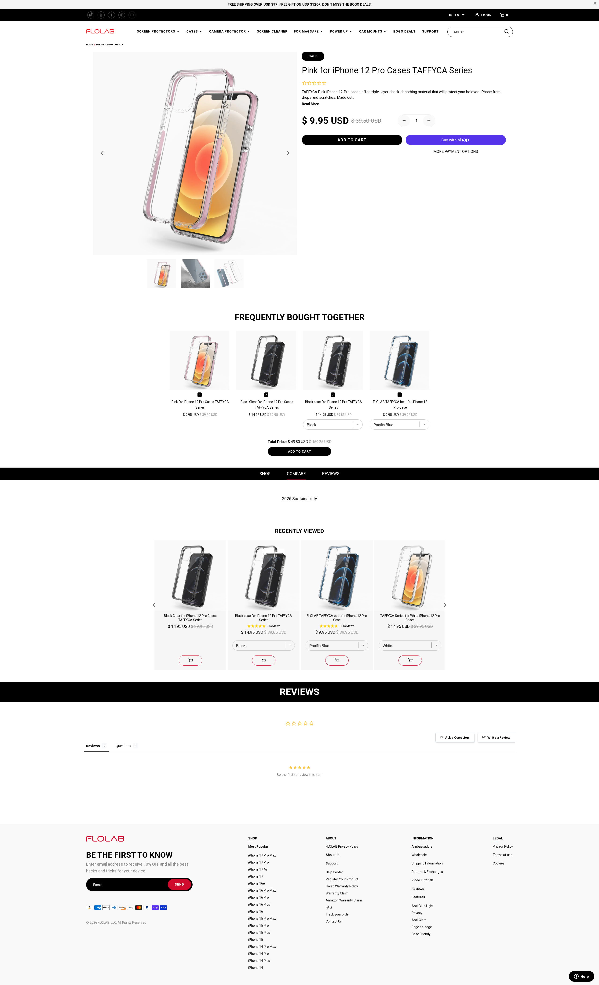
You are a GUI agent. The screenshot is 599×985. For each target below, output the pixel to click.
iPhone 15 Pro (258, 925)
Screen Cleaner (272, 31)
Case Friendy (421, 934)
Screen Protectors (156, 31)
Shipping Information (427, 863)
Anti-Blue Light (422, 906)
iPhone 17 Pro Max (262, 855)
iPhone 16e (256, 883)
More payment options (455, 151)
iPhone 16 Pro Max (262, 890)
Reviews (418, 888)
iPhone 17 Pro (258, 862)
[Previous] (102, 153)
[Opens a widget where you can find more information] (581, 977)
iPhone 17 (255, 876)
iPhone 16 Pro (258, 897)
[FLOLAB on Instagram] (121, 14)
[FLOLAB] (100, 31)
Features (418, 897)
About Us (332, 855)
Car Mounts (371, 31)
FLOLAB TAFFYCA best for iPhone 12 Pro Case (400, 404)
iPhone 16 (255, 911)
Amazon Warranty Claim (344, 900)
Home (89, 44)
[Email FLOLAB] (131, 14)
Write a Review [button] (498, 737)
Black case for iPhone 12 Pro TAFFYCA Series (333, 404)
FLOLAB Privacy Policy (342, 846)
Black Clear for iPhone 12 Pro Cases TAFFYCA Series (267, 404)
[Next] (287, 153)
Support (430, 31)
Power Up (339, 31)
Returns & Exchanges (427, 872)
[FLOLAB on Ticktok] (90, 14)
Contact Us (334, 921)
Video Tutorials (423, 880)
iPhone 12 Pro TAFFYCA (109, 44)
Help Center (334, 872)
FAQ (329, 907)
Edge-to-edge (422, 927)
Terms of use (502, 855)
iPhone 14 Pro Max (262, 946)
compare (296, 473)
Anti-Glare (419, 920)
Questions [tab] (123, 745)
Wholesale (419, 855)
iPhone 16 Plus (259, 904)
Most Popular (258, 846)
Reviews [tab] (93, 745)
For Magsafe (307, 31)
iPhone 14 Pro (258, 954)
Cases (192, 31)
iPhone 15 (255, 939)
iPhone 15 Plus (259, 932)
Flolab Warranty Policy (342, 886)
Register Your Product (342, 879)
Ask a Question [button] (457, 737)
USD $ (454, 15)
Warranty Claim (337, 893)
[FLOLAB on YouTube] (101, 14)
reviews (331, 473)
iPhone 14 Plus (259, 961)
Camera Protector (228, 31)
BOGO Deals (404, 31)
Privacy (417, 913)
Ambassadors (422, 846)
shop (264, 473)
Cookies (498, 863)
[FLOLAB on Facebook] (111, 14)
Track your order (338, 914)
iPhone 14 (255, 968)
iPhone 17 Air (258, 869)
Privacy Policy (503, 846)
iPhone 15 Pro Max (262, 918)
